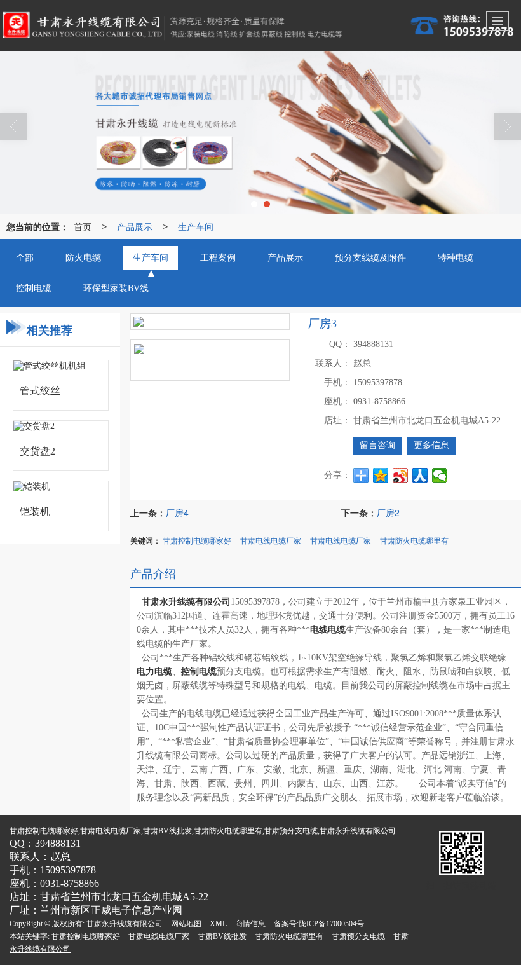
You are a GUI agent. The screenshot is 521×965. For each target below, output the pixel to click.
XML (218, 923)
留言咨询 (377, 445)
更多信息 (431, 445)
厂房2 (388, 512)
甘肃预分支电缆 (358, 936)
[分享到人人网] (420, 475)
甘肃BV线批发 (222, 936)
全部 (25, 258)
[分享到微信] (440, 475)
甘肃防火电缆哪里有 (414, 540)
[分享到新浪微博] (401, 475)
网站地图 (186, 923)
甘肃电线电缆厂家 (270, 540)
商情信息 (250, 923)
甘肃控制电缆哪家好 (197, 540)
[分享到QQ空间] (381, 475)
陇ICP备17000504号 (331, 923)
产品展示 (134, 226)
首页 (82, 226)
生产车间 (195, 226)
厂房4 (177, 512)
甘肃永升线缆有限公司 (124, 923)
